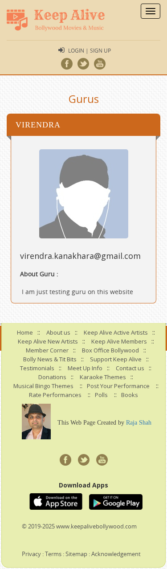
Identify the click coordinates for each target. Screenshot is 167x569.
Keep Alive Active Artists (116, 332)
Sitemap (76, 554)
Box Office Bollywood (110, 350)
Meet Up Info (85, 368)
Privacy (31, 554)
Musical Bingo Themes (43, 386)
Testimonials (37, 368)
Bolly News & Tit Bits (50, 359)
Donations (52, 377)
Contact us (130, 368)
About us (58, 332)
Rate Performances (55, 395)
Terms (53, 554)
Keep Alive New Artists (48, 341)
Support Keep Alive (116, 359)
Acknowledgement (116, 554)
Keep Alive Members (119, 341)
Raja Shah (138, 422)
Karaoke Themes (103, 377)
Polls (101, 395)
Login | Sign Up (89, 50)
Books (129, 395)
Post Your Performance (118, 386)
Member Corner (47, 350)
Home (25, 332)
